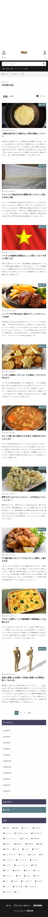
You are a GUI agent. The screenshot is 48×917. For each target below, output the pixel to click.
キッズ (17, 849)
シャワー (8, 865)
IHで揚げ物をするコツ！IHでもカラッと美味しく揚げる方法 (24, 559)
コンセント (35, 860)
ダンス (28, 870)
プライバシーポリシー (22, 905)
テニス (37, 870)
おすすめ (36, 838)
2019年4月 (6, 743)
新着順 (5, 96)
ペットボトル (31, 886)
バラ (6, 881)
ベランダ (8, 892)
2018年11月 (7, 767)
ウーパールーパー (11, 838)
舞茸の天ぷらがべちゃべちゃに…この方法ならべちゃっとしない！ (24, 498)
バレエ (15, 881)
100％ (7, 828)
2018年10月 (7, 773)
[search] (43, 64)
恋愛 (7, 69)
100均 (16, 828)
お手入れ (30, 844)
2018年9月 (6, 779)
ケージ (23, 855)
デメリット (8, 876)
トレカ (28, 876)
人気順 (11, 96)
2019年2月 (6, 755)
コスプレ (33, 855)
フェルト (40, 881)
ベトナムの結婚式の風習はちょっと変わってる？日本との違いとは (24, 256)
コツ (42, 855)
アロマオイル (37, 833)
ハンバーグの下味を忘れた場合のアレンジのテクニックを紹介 (24, 315)
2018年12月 (7, 761)
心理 (3, 69)
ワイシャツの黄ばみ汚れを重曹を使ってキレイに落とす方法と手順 (24, 195)
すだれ (35, 865)
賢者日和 (30, 911)
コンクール (8, 860)
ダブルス (18, 870)
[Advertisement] (24, 24)
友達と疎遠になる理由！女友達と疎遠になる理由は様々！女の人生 (23, 678)
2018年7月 (6, 791)
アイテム (37, 828)
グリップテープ (10, 855)
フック (7, 886)
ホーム (4, 58)
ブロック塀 (18, 886)
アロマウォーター (22, 833)
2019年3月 (6, 749)
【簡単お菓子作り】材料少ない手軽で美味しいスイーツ (24, 134)
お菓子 (40, 844)
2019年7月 (6, 731)
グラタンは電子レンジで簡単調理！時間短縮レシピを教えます (24, 620)
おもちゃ (8, 844)
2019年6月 (6, 737)
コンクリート (22, 860)
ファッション (18, 69)
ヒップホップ (27, 881)
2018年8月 (6, 785)
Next (29, 713)
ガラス (7, 849)
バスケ (37, 876)
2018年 (14, 74)
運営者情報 (37, 905)
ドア (19, 876)
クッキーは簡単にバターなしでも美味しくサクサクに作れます (24, 376)
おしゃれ (25, 838)
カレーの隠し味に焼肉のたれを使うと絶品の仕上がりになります (24, 437)
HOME (6, 74)
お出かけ (19, 844)
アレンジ (8, 833)
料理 (11, 69)
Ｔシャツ (26, 828)
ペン (17, 892)
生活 (25, 69)
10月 (22, 74)
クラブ (36, 849)
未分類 (43, 104)
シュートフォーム (22, 865)
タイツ (7, 870)
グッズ (26, 849)
